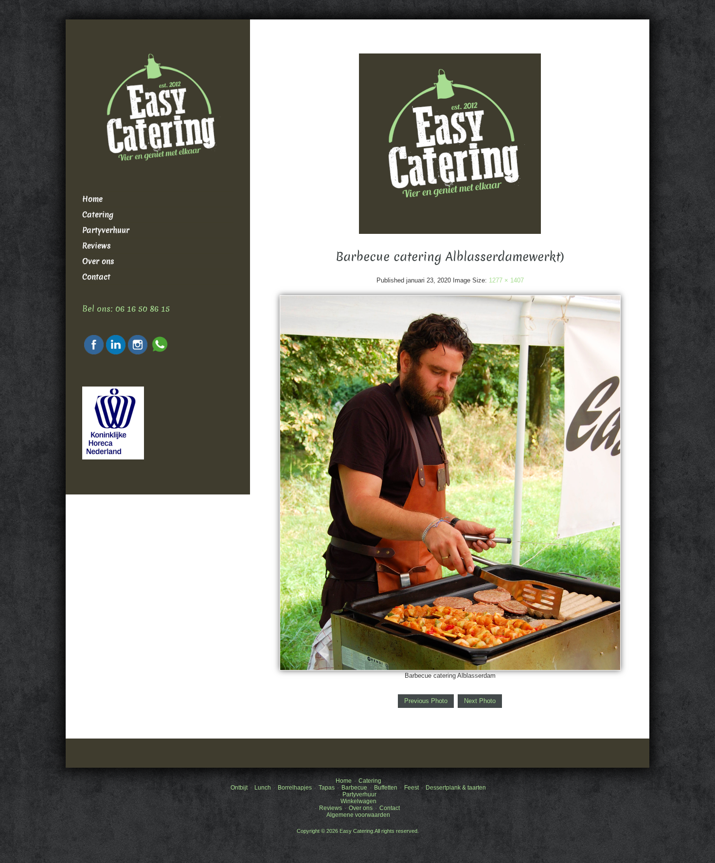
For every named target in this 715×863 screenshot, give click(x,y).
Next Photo (480, 700)
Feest (411, 787)
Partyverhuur (105, 230)
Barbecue (354, 787)
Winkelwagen (358, 801)
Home (92, 199)
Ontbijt (239, 787)
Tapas (327, 787)
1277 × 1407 (506, 280)
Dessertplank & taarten (456, 787)
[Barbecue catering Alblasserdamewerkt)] (450, 482)
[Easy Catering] (450, 143)
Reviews (96, 246)
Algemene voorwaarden (358, 814)
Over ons (98, 261)
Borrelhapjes (295, 787)
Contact (96, 277)
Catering (97, 215)
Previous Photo (425, 700)
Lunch (262, 787)
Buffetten (385, 787)
